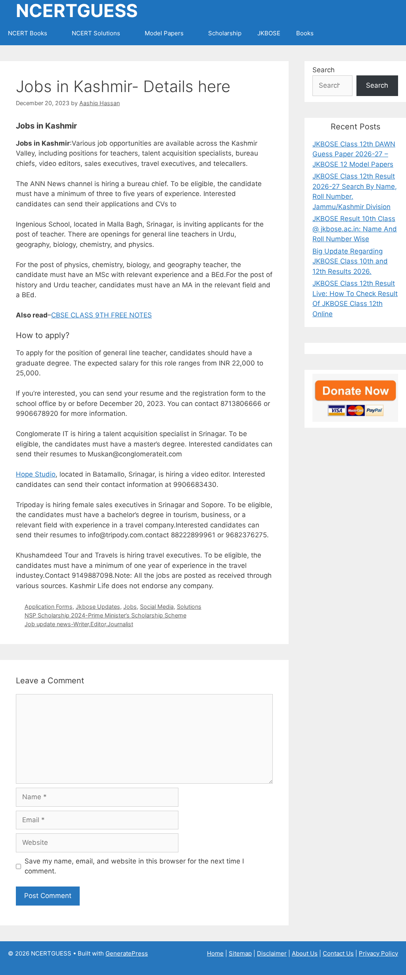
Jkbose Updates (98, 606)
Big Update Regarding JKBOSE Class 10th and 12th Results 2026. (350, 261)
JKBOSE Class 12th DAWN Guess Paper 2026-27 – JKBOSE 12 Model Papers (353, 154)
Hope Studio (36, 474)
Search (323, 70)
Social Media (157, 606)
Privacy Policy (378, 953)
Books (305, 33)
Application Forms (49, 606)
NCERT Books (27, 33)
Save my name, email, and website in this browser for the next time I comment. (134, 866)
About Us (305, 953)
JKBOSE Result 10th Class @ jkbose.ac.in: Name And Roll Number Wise (354, 229)
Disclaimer (272, 953)
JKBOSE (268, 33)
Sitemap (240, 953)
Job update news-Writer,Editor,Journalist (79, 624)
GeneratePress (126, 953)
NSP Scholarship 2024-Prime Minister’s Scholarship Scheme (105, 615)
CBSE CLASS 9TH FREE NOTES (101, 315)
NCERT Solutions (96, 33)
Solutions (189, 606)
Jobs (130, 606)
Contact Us (338, 953)
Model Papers (164, 33)
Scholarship (224, 33)
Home (215, 953)
